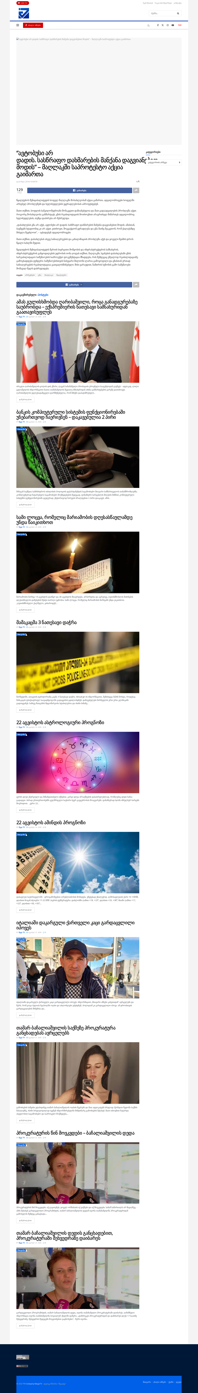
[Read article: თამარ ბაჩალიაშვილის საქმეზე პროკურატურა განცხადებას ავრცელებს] (77, 1073)
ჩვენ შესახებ (148, 3)
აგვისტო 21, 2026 (34, 932)
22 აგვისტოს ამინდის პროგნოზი (51, 822)
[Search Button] (179, 13)
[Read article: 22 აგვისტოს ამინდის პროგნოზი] (77, 862)
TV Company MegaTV (32, 1383)
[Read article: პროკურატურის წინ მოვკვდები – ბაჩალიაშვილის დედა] (77, 1173)
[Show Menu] (17, 25)
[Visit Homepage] (23, 13)
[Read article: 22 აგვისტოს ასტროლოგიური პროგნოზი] (77, 762)
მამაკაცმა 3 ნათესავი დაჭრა (46, 622)
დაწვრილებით (26, 399)
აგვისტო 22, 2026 (34, 316)
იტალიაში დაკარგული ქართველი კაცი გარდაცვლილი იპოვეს (75, 925)
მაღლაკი (49, 275)
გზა (39, 275)
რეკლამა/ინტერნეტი (163, 3)
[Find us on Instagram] (168, 25)
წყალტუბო (61, 275)
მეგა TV (22, 316)
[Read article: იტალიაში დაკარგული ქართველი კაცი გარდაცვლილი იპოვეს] (77, 968)
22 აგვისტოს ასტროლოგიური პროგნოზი (60, 722)
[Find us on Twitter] (162, 25)
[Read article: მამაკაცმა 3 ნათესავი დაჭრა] (77, 662)
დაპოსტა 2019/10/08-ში (27, 181)
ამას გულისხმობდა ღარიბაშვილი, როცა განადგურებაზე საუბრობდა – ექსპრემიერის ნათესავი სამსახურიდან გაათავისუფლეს (76, 306)
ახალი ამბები (34, 25)
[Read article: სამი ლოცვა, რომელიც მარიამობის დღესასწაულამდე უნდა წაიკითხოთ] (77, 562)
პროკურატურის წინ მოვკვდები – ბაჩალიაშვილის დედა (75, 1133)
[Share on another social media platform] (136, 190)
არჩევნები (30, 275)
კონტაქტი (178, 3)
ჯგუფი (179, 1382)
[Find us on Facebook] (158, 25)
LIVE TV (23, 3)
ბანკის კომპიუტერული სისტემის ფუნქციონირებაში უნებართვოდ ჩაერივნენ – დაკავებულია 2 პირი (70, 414)
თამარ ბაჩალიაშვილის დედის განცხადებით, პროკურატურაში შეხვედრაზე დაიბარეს (64, 1235)
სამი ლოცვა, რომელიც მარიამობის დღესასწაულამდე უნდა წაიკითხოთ (74, 519)
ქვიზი (171, 1382)
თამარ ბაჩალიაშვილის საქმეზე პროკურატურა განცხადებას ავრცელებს (65, 1030)
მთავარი (21, 324)
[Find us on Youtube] (173, 25)
